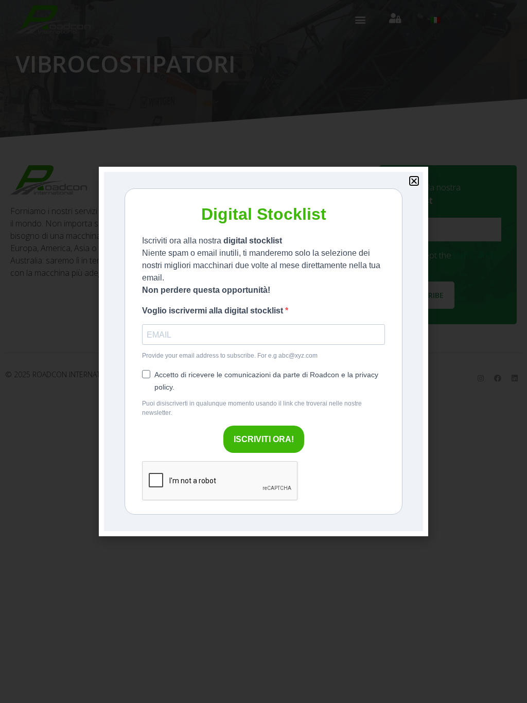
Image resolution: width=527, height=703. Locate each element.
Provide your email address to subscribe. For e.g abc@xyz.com (230, 355)
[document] (263, 351)
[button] (414, 181)
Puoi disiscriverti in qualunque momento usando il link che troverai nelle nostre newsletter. (252, 408)
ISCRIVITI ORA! (264, 439)
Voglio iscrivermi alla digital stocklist (213, 310)
